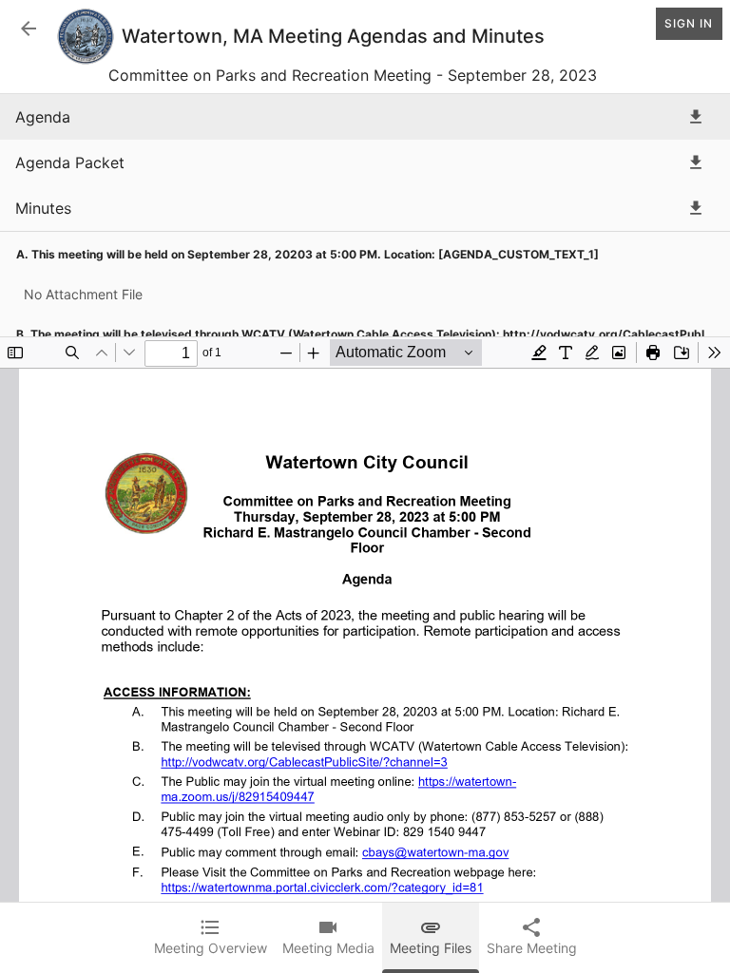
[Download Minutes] (696, 208)
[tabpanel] (365, 533)
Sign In (688, 23)
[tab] (210, 938)
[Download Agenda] (696, 117)
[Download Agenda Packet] (696, 162)
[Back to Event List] (28, 28)
